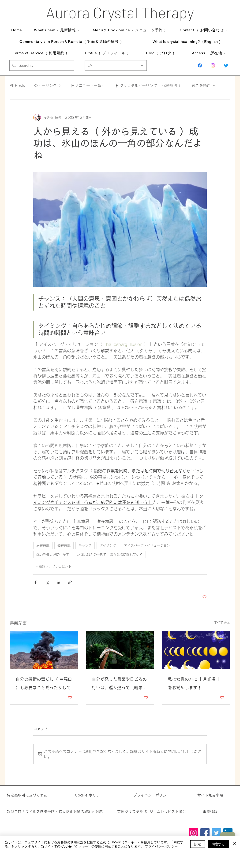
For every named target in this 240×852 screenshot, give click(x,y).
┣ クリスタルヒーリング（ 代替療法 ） (148, 85)
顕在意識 (64, 545)
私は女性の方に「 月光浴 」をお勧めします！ (194, 683)
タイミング (108, 545)
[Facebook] (205, 832)
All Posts (17, 85)
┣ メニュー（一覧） (87, 85)
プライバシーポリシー (161, 846)
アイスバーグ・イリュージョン (147, 545)
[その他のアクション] (204, 117)
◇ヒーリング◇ (47, 85)
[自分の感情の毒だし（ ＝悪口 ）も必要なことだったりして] (44, 650)
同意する (218, 843)
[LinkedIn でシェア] (58, 582)
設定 (197, 843)
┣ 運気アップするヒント (52, 566)
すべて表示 (222, 622)
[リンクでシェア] (70, 582)
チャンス (85, 545)
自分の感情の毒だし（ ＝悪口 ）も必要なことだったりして (44, 683)
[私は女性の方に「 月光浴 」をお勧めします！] (196, 650)
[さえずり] (226, 65)
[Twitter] (216, 832)
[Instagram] (213, 65)
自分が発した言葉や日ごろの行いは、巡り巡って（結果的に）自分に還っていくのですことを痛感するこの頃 (119, 684)
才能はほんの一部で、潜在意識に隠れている (110, 554)
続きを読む (201, 85)
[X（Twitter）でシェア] (47, 582)
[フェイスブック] (199, 65)
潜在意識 (42, 545)
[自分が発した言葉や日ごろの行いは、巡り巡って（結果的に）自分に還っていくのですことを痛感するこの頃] (120, 650)
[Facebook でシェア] (35, 582)
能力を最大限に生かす (52, 554)
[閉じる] (234, 844)
